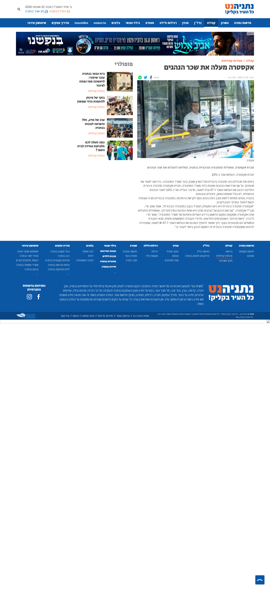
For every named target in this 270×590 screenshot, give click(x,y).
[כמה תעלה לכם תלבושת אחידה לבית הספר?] (120, 150)
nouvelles (81, 23)
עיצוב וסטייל (173, 251)
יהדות (90, 256)
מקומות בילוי (152, 256)
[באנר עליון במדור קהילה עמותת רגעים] (135, 43)
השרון (225, 23)
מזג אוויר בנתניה (34, 11)
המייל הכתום (58, 11)
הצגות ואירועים (108, 251)
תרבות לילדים (109, 256)
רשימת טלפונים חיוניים (27, 260)
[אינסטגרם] (29, 296)
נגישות (76, 316)
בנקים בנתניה (31, 269)
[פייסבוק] (38, 296)
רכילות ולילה (168, 23)
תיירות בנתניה (109, 267)
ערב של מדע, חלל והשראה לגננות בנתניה (93, 124)
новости (100, 23)
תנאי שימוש (88, 316)
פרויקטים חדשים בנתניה (197, 256)
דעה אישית (88, 251)
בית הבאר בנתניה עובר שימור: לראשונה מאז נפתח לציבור (92, 79)
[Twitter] (145, 77)
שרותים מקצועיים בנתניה (57, 260)
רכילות (155, 251)
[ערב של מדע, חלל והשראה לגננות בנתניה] (120, 128)
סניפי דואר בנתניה (29, 256)
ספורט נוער (131, 256)
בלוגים (115, 23)
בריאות (229, 251)
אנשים (175, 256)
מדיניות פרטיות (105, 316)
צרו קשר (65, 316)
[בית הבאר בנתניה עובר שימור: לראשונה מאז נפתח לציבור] (120, 81)
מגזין (185, 23)
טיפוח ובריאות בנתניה (59, 265)
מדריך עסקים (60, 23)
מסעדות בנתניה (108, 261)
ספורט (149, 23)
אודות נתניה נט (141, 316)
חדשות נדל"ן (203, 251)
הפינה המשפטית (84, 260)
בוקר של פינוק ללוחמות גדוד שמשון (91, 99)
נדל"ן (197, 23)
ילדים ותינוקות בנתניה (59, 269)
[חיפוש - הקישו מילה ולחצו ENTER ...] (18, 9)
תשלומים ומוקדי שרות (27, 251)
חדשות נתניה (242, 23)
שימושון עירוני (36, 23)
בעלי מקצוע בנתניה (60, 251)
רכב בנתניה (64, 256)
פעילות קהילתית (224, 256)
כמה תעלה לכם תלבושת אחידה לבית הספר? (91, 146)
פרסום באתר (123, 316)
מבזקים (250, 256)
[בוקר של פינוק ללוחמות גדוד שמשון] (120, 105)
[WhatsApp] (140, 77)
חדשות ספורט (130, 251)
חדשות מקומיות (246, 251)
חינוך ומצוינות (225, 260)
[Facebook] (151, 77)
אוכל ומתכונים (172, 260)
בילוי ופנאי (133, 23)
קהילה (211, 23)
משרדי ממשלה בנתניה (27, 265)
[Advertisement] (105, 191)
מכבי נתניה (131, 260)
